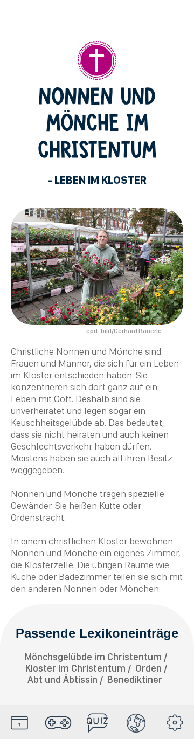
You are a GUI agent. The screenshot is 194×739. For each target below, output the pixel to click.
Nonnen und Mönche (99, 351)
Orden (148, 668)
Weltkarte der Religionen (135, 722)
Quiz (97, 722)
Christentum (97, 60)
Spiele (58, 722)
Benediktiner (134, 679)
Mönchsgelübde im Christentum (93, 656)
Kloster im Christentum (75, 668)
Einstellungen (174, 722)
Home (19, 722)
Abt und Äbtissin (62, 679)
